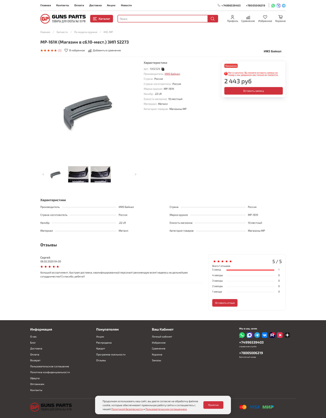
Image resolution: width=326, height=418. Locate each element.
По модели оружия (85, 32)
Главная (45, 5)
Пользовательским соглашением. (166, 409)
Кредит (100, 348)
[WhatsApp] (273, 5)
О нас (33, 336)
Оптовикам (37, 384)
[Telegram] (284, 5)
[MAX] (278, 5)
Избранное (159, 342)
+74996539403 (231, 5)
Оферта (35, 378)
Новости (126, 5)
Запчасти (62, 32)
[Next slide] (133, 110)
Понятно (213, 405)
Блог (33, 342)
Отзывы (101, 360)
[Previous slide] (46, 110)
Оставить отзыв (225, 302)
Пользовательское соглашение (49, 366)
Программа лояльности (110, 354)
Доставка (95, 5)
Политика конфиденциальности (50, 372)
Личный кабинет (162, 336)
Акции (111, 5)
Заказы (156, 360)
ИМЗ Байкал (172, 73)
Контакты (62, 5)
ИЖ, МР (108, 32)
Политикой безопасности (127, 409)
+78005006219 (255, 5)
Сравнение (158, 348)
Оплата (79, 5)
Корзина (157, 354)
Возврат (35, 360)
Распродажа (104, 342)
